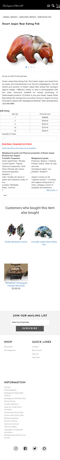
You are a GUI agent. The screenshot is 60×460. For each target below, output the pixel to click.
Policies (7, 387)
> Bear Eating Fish (44, 17)
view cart (36, 357)
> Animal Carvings (9, 17)
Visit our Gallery (10, 427)
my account (37, 350)
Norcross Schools (11, 424)
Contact (35, 347)
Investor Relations (11, 404)
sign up (35, 354)
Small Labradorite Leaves (16, 242)
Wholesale (8, 347)
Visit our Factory (10, 421)
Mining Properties (11, 418)
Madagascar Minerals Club (15, 398)
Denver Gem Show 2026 (13, 412)
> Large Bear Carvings (27, 17)
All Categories (9, 350)
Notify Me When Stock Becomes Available (19, 148)
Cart (58, 6)
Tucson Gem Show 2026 (14, 415)
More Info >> (52, 190)
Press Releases (10, 390)
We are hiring (9, 401)
